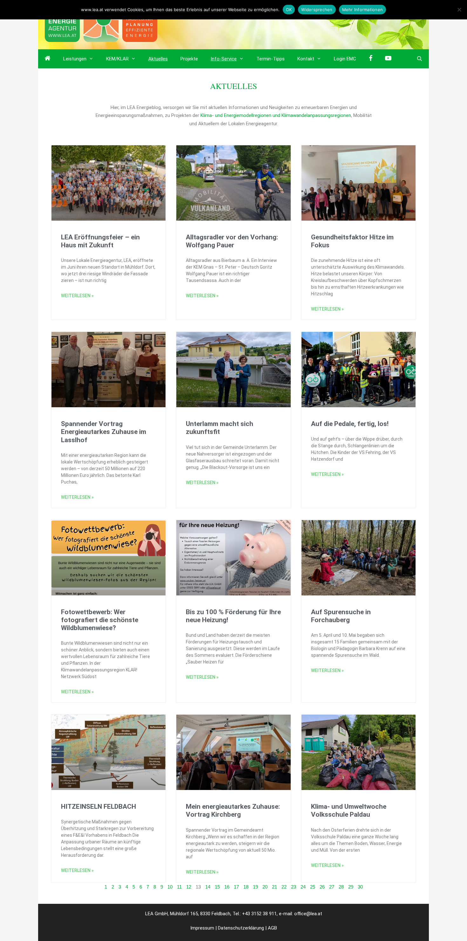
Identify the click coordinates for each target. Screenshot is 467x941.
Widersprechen (316, 9)
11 (179, 886)
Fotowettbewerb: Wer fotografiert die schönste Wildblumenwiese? (99, 620)
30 (360, 886)
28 (341, 886)
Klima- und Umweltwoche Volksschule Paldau (348, 810)
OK (289, 9)
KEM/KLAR (117, 59)
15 (217, 886)
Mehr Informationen (362, 9)
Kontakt (305, 59)
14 (207, 886)
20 (264, 886)
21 (274, 886)
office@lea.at (308, 914)
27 (331, 886)
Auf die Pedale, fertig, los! (350, 424)
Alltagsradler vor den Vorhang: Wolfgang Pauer (232, 241)
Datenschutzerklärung (241, 928)
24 (303, 886)
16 (226, 886)
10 (170, 886)
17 (236, 886)
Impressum (202, 928)
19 (255, 886)
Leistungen (74, 59)
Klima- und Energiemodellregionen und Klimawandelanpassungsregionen (275, 115)
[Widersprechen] (459, 9)
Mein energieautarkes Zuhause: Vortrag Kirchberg (233, 810)
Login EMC (345, 59)
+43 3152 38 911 (259, 914)
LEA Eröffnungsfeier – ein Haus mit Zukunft (100, 241)
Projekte (189, 59)
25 (312, 886)
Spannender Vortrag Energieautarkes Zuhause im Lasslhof (103, 431)
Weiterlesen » (77, 295)
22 (284, 886)
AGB (272, 928)
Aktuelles (158, 59)
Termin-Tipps (270, 59)
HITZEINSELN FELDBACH (98, 806)
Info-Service (224, 59)
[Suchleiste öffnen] (419, 58)
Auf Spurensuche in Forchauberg (341, 616)
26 (322, 886)
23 (293, 886)
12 (188, 886)
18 (245, 886)
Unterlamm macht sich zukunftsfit (219, 428)
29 (350, 886)
